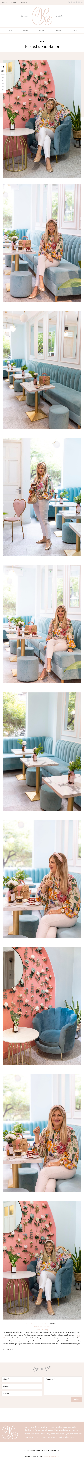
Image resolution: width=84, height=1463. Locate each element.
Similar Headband (32, 1323)
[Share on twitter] (3, 80)
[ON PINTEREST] (76, 2)
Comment (50, 1379)
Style (10, 30)
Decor (58, 30)
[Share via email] (3, 90)
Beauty (74, 30)
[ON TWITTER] (74, 2)
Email (6, 1386)
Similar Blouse (44, 1323)
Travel (25, 30)
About (4, 2)
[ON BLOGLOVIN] (79, 2)
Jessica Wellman (51, 1456)
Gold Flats (47, 1326)
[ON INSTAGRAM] (69, 2)
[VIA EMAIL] (81, 2)
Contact (13, 2)
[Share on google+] (3, 83)
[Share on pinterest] (3, 87)
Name (6, 1379)
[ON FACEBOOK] (71, 2)
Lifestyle (42, 30)
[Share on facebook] (3, 77)
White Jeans (38, 1326)
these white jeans (47, 1340)
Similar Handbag (42, 1329)
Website (6, 1393)
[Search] (30, 2)
